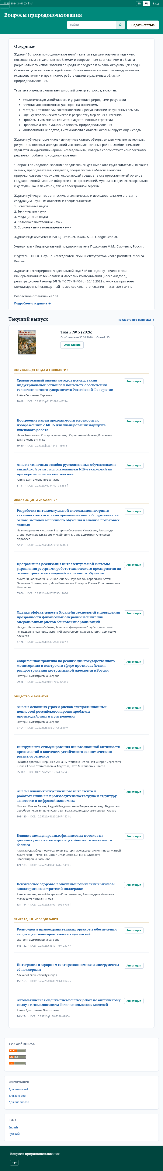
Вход (156, 3)
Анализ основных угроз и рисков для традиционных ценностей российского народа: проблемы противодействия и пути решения (61, 711)
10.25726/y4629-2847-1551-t (53, 816)
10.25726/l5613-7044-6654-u (52, 772)
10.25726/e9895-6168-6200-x (50, 545)
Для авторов (17, 1096)
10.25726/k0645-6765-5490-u (53, 865)
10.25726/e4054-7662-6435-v (50, 682)
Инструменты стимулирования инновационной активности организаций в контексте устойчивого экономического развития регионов (68, 751)
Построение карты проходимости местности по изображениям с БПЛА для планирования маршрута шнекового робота (61, 425)
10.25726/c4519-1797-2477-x (53, 945)
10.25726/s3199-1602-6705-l (53, 904)
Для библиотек (19, 1102)
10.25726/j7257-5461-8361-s (50, 445)
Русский (14, 1134)
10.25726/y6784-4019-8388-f (50, 485)
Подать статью (143, 25)
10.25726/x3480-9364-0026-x (53, 981)
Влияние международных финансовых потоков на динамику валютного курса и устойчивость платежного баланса (64, 840)
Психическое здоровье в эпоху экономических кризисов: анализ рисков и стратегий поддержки (66, 886)
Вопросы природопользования (43, 15)
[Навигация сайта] (4, 4)
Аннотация (133, 381)
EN (139, 3)
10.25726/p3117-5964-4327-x (50, 401)
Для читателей (18, 1089)
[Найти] (120, 25)
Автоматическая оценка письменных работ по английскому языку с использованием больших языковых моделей (68, 1002)
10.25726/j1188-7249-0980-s (53, 1016)
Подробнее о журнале (30, 303)
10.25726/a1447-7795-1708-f (50, 593)
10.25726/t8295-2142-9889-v (50, 728)
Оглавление (72, 345)
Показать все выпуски (134, 320)
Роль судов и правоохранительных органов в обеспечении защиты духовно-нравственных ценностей (67, 931)
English (13, 1127)
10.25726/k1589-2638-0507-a (50, 642)
